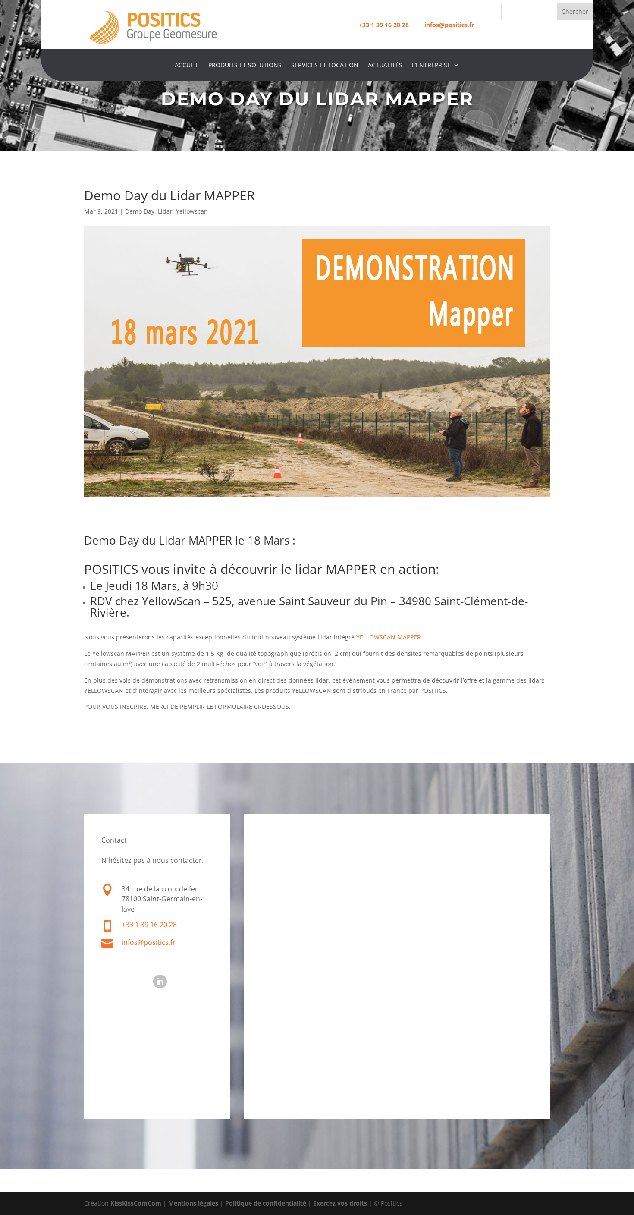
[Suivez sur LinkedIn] (160, 981)
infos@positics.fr (149, 942)
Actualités (385, 65)
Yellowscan (192, 211)
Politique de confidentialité (265, 1203)
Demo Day (139, 211)
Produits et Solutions (245, 65)
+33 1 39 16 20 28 (384, 25)
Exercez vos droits (340, 1203)
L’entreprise (431, 65)
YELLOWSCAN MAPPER (388, 637)
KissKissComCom (135, 1203)
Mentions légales (193, 1203)
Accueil (187, 65)
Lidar (165, 211)
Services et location (324, 65)
